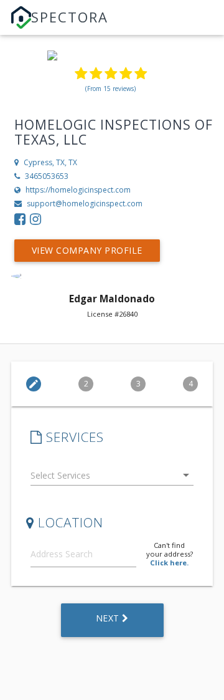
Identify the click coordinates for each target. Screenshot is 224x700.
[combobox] (112, 478)
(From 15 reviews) (110, 88)
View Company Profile (87, 250)
